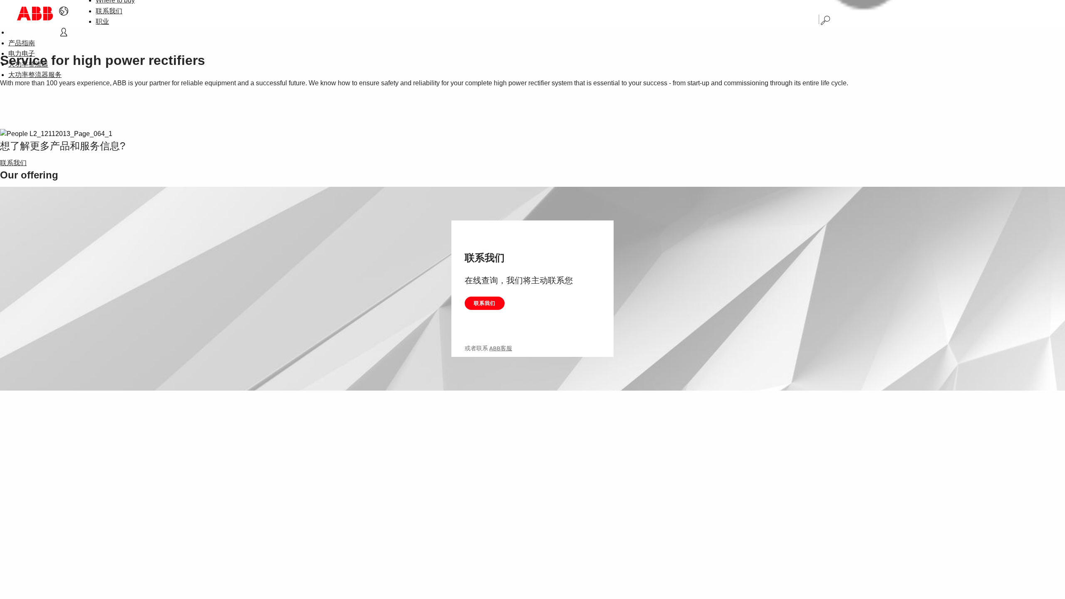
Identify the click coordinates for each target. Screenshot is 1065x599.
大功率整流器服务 (35, 74)
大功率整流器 (28, 64)
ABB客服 (500, 348)
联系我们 (109, 11)
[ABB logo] (35, 13)
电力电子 (21, 53)
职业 (102, 21)
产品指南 (21, 43)
